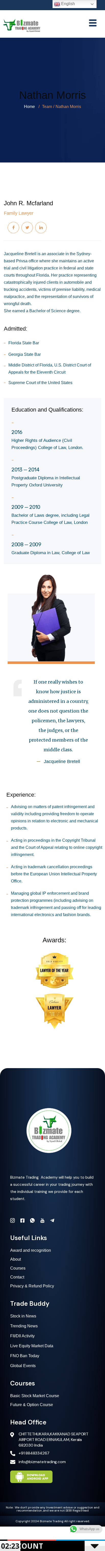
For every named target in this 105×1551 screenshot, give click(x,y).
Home (29, 106)
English (67, 4)
